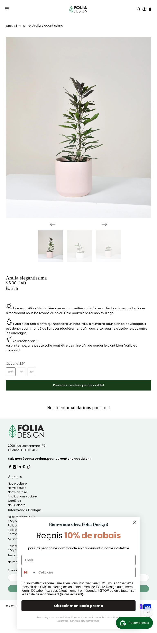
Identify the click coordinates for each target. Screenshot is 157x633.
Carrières (14, 501)
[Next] (104, 224)
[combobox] (29, 572)
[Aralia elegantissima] (78, 127)
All (24, 25)
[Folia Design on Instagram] (14, 468)
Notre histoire (17, 492)
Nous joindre (16, 505)
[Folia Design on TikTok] (28, 468)
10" (32, 372)
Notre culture (17, 483)
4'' (21, 372)
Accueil (11, 25)
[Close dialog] (134, 522)
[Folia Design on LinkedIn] (19, 468)
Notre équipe (17, 488)
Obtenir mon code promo (78, 605)
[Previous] (52, 224)
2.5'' (10, 372)
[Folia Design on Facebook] (10, 468)
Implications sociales (23, 496)
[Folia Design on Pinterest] (24, 468)
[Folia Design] (78, 9)
